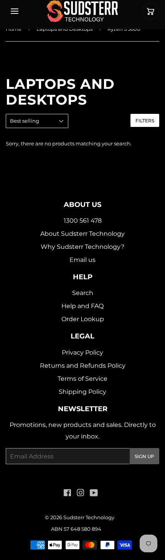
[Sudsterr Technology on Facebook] (67, 493)
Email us (82, 259)
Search (82, 293)
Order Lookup (82, 319)
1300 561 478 (83, 220)
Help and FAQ (82, 306)
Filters (144, 120)
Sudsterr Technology (88, 517)
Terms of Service (82, 378)
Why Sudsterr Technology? (82, 246)
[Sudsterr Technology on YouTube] (94, 493)
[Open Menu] (14, 11)
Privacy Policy (82, 352)
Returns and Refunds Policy (82, 365)
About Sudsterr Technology (82, 233)
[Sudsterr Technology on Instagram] (80, 493)
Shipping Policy (82, 391)
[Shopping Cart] (150, 11)
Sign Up (144, 456)
